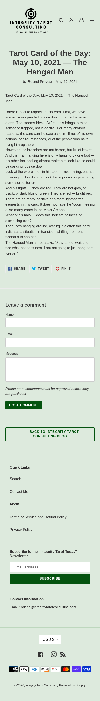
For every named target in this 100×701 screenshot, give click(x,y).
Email (9, 334)
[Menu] (92, 20)
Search (15, 479)
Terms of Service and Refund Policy (38, 517)
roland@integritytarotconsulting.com (48, 607)
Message (11, 353)
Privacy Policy (21, 529)
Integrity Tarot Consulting (41, 685)
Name (9, 314)
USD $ (48, 639)
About (14, 504)
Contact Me (19, 491)
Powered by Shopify (72, 685)
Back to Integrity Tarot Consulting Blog (53, 434)
